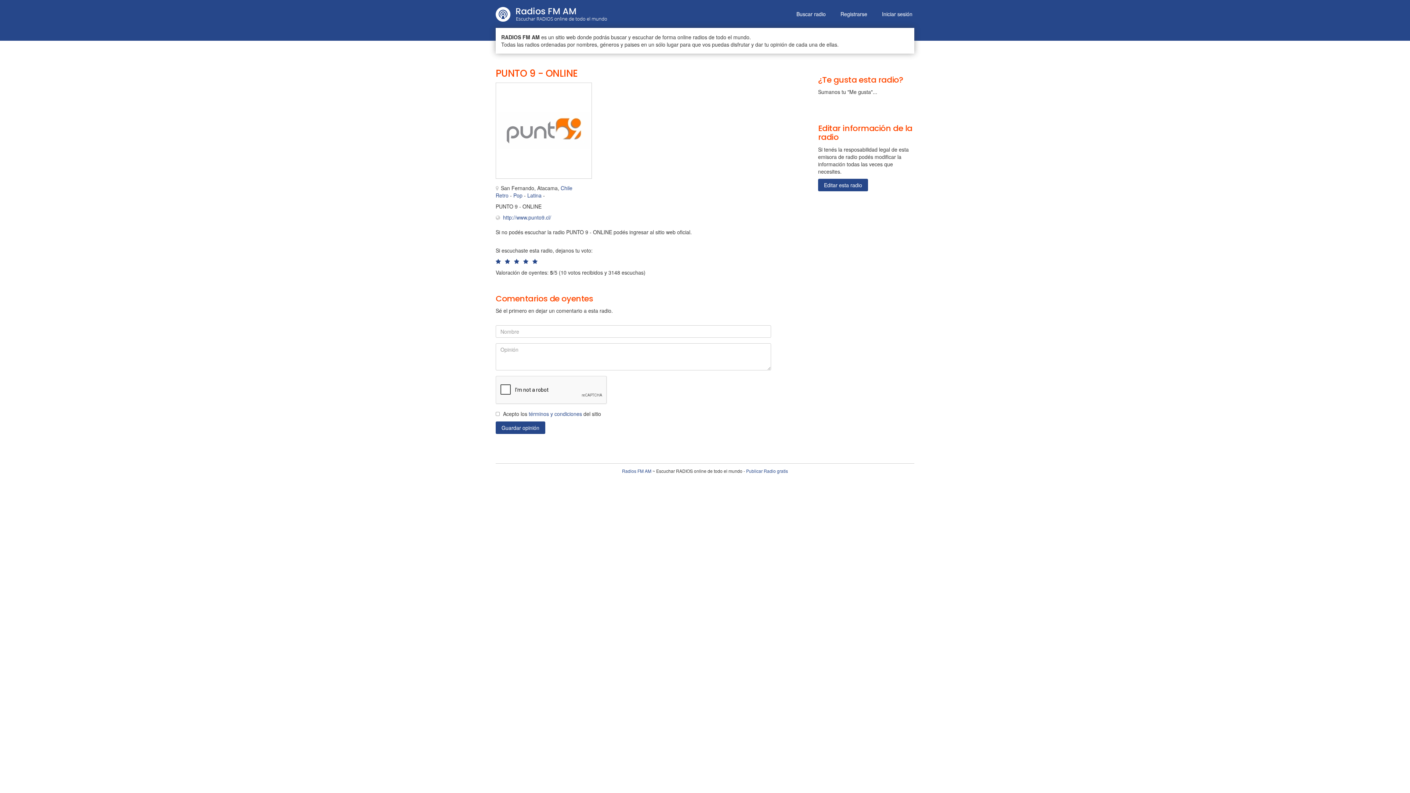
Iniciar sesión (897, 14)
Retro (502, 195)
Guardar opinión (520, 427)
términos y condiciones (555, 413)
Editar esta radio (843, 185)
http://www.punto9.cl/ (527, 217)
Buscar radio (811, 14)
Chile (566, 188)
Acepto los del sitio (552, 413)
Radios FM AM (636, 471)
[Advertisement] (675, 99)
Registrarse (853, 14)
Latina (534, 195)
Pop (518, 195)
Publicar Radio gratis (767, 471)
